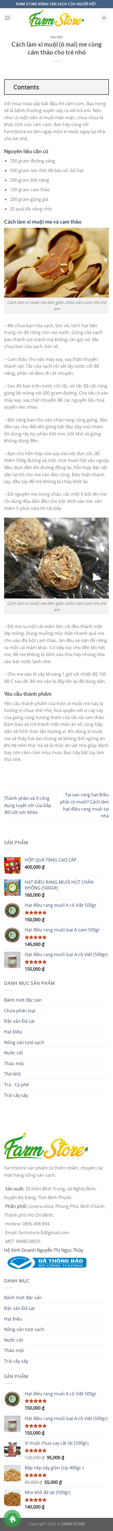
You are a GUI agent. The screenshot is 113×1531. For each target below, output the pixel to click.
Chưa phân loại (19, 1011)
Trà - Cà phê (16, 1085)
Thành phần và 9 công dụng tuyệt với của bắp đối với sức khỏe (27, 805)
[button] (7, 17)
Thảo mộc (14, 1063)
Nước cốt (13, 1053)
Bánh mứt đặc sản (23, 1000)
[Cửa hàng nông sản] (45, 1262)
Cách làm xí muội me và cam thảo (42, 221)
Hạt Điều (13, 1032)
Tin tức (56, 37)
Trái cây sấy (16, 1095)
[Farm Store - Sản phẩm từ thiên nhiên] (56, 18)
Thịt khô (12, 1074)
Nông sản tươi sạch (24, 1042)
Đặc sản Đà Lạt (19, 1021)
